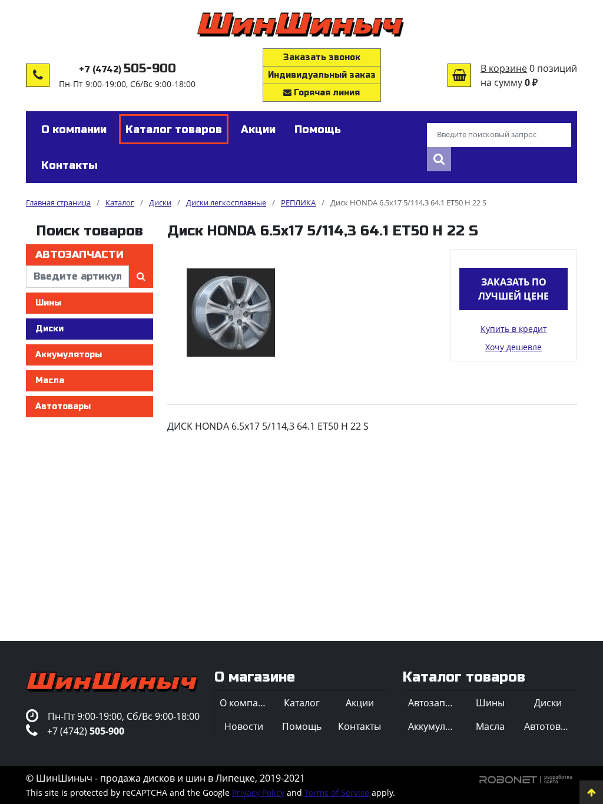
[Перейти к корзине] (459, 75)
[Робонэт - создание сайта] (526, 778)
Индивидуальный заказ (322, 75)
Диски (49, 329)
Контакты (359, 726)
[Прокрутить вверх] (591, 792)
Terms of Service (336, 792)
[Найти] (439, 159)
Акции (360, 702)
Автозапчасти (79, 254)
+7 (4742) (127, 70)
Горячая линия (325, 93)
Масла (49, 381)
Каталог (302, 702)
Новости (243, 726)
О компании (246, 702)
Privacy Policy (258, 792)
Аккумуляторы (68, 355)
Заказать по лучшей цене (513, 289)
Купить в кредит (514, 328)
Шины (48, 303)
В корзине (504, 68)
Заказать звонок (321, 57)
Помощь (302, 726)
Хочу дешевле (513, 347)
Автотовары (63, 406)
